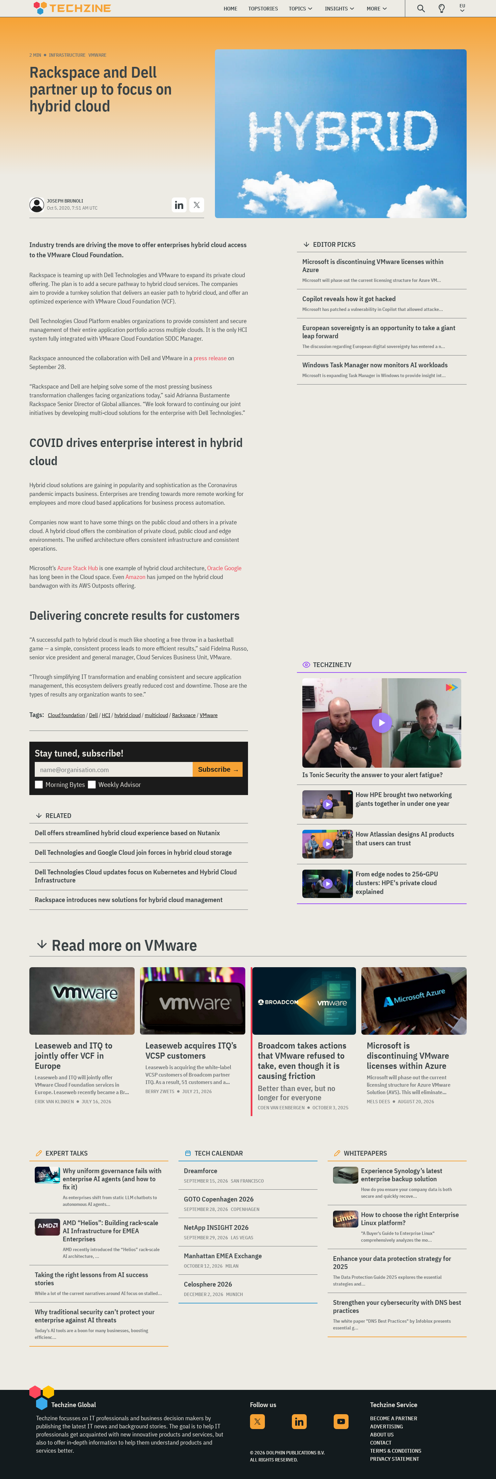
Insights (336, 8)
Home (231, 8)
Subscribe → (218, 769)
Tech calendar (219, 1153)
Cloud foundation (66, 715)
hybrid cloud (127, 715)
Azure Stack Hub (77, 568)
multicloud (156, 715)
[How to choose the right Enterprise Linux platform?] (345, 1227)
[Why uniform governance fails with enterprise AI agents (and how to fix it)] (47, 1187)
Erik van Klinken (54, 1102)
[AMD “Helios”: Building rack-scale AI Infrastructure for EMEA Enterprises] (47, 1239)
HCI (106, 715)
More (374, 8)
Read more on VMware (124, 944)
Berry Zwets (159, 1091)
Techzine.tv (332, 664)
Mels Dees (378, 1102)
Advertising (386, 1426)
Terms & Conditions (395, 1450)
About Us (382, 1434)
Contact (380, 1442)
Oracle (215, 568)
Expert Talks (67, 1153)
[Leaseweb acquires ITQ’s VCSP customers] (192, 1001)
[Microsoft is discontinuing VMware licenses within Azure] (414, 1001)
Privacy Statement (394, 1458)
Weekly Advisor (120, 784)
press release (210, 358)
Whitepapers (365, 1153)
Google (233, 568)
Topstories (263, 8)
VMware (97, 55)
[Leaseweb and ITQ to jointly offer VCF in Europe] (82, 1001)
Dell (93, 715)
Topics (297, 8)
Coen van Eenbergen (281, 1108)
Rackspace (184, 715)
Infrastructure (67, 55)
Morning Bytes (65, 784)
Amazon (135, 577)
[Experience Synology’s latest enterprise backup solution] (345, 1183)
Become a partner (393, 1418)
